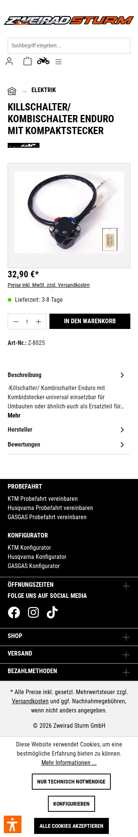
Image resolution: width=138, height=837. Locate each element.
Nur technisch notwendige (71, 782)
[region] (69, 213)
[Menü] (58, 61)
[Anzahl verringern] (16, 321)
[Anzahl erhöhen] (39, 321)
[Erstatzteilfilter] (43, 60)
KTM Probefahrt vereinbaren (43, 498)
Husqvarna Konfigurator (37, 556)
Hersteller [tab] (20, 429)
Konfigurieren (71, 804)
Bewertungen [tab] (24, 444)
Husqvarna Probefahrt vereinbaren (50, 508)
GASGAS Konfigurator (34, 566)
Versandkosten (30, 701)
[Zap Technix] (69, 145)
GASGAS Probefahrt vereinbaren (47, 517)
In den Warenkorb (90, 321)
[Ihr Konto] (9, 61)
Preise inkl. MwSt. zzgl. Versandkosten (49, 285)
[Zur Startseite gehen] (69, 20)
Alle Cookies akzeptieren (71, 826)
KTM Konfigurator (29, 547)
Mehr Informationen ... (69, 762)
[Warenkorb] (27, 61)
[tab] (67, 395)
